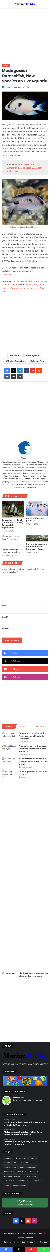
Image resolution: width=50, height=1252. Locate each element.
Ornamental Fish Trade (11, 1176)
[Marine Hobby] (25, 4)
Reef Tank (38, 1181)
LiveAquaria (7, 274)
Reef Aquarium (8, 1181)
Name (5, 605)
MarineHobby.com (25, 1238)
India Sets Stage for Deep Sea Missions (11, 551)
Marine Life (34, 1172)
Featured (15, 355)
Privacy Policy (32, 1242)
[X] (13, 370)
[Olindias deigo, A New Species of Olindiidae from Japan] (9, 977)
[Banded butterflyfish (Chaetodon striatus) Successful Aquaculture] (13, 509)
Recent (9, 726)
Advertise (21, 1242)
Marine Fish (38, 361)
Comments (39, 726)
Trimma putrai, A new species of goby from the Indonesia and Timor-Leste (24, 288)
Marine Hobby (21, 1172)
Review (6, 1185)
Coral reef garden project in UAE (35, 519)
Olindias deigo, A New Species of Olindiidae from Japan (33, 974)
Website (5, 628)
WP (40, 1233)
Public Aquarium (30, 1176)
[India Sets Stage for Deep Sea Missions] (13, 541)
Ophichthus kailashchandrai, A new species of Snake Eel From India (33, 736)
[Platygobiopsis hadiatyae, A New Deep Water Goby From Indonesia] (9, 750)
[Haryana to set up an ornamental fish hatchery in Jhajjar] (37, 538)
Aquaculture (8, 1158)
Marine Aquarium (16, 361)
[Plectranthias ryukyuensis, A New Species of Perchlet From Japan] (9, 762)
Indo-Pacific (25, 1163)
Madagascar (33, 355)
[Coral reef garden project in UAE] (37, 508)
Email (5, 617)
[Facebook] (7, 370)
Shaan (25, 458)
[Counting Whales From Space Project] (9, 870)
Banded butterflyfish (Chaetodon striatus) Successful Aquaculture (12, 524)
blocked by (28, 1203)
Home (5, 1242)
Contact (43, 1242)
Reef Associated (24, 1181)
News (5, 66)
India (15, 1163)
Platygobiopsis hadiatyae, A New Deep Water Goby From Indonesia (33, 749)
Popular (23, 726)
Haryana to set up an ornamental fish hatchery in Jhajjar (36, 546)
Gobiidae (6, 1163)
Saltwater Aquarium (20, 1185)
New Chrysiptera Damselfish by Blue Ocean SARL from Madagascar (24, 167)
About (12, 1242)
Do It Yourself (21, 1158)
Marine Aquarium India (28, 1167)
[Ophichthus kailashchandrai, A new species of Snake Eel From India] (9, 737)
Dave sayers (18, 1097)
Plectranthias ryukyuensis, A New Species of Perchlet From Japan (33, 761)
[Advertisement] (25, 35)
